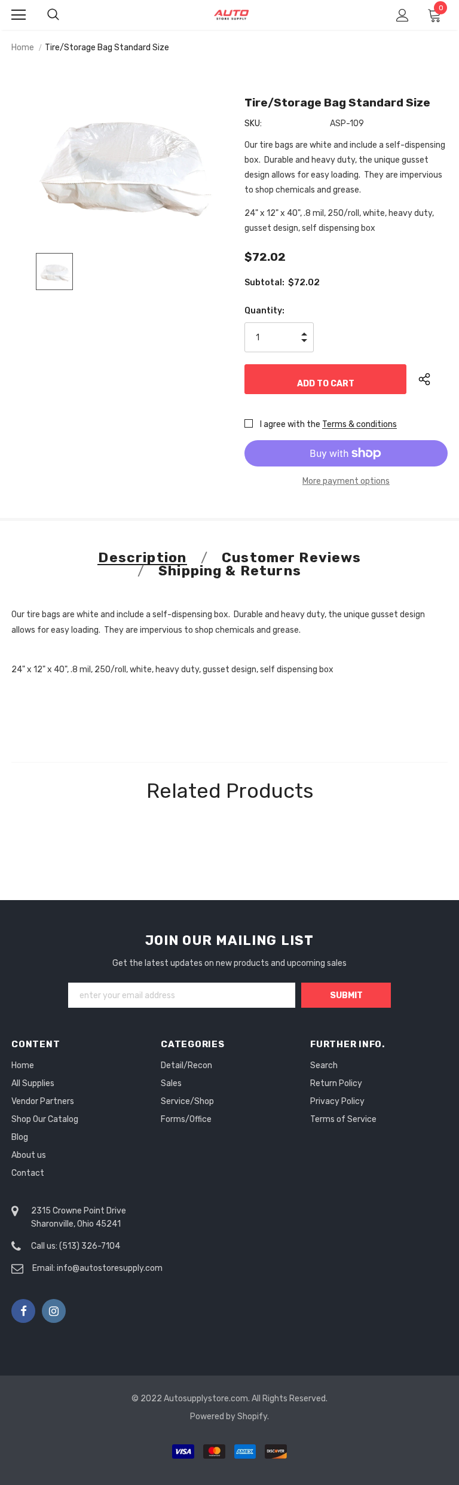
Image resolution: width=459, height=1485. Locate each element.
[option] (120, 162)
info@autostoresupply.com (110, 1268)
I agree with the (290, 424)
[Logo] (231, 15)
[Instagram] (54, 1311)
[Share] (433, 379)
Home (22, 47)
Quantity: (264, 311)
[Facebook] (23, 1311)
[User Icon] (402, 15)
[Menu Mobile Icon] (18, 15)
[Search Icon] (65, 15)
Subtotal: (264, 283)
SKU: (253, 123)
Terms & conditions (359, 424)
